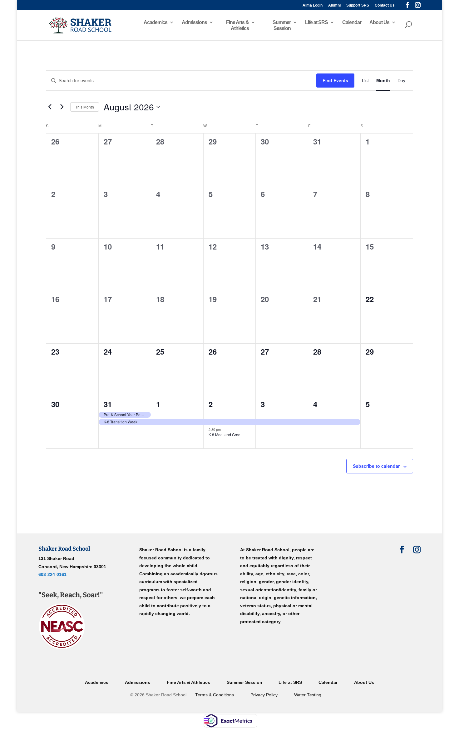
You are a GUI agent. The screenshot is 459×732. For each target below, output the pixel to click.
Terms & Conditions (214, 695)
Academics (155, 22)
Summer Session (282, 25)
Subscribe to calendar (376, 466)
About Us (379, 22)
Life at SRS (316, 22)
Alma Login (313, 5)
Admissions (194, 22)
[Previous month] (49, 107)
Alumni (334, 5)
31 (108, 404)
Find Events (335, 80)
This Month (84, 106)
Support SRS (357, 5)
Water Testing (307, 695)
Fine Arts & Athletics (237, 25)
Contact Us (385, 5)
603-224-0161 (52, 574)
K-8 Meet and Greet (225, 434)
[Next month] (62, 107)
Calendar (351, 22)
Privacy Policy (264, 695)
